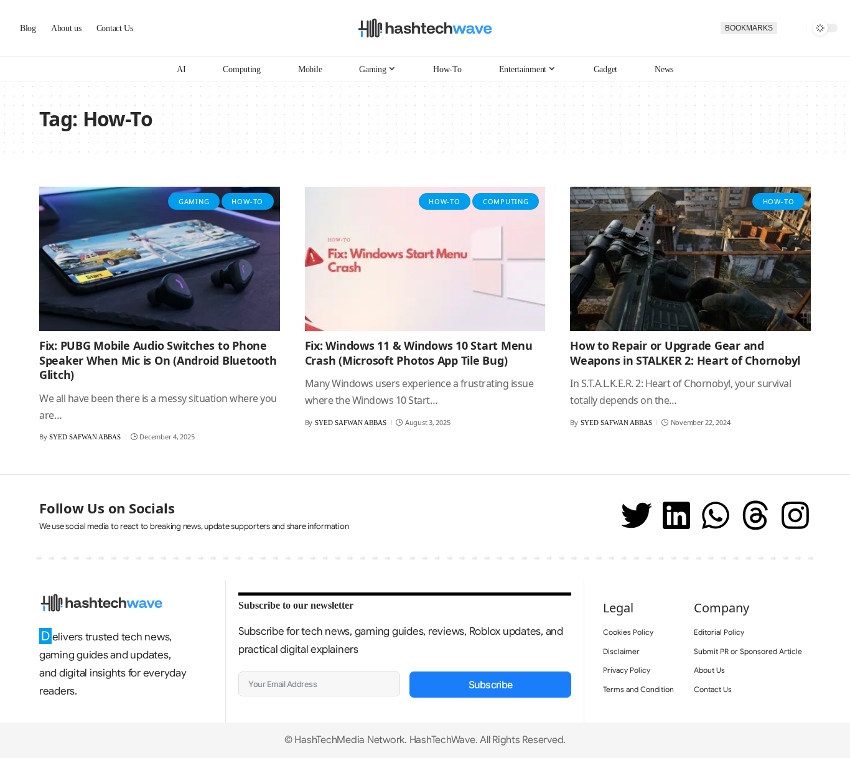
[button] (791, 28)
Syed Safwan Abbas (85, 437)
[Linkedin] (676, 515)
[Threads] (755, 515)
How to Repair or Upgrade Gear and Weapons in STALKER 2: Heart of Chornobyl (685, 352)
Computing (506, 201)
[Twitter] (636, 515)
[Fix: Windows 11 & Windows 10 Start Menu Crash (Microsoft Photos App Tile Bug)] (425, 259)
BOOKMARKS (749, 28)
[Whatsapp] (715, 515)
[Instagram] (795, 515)
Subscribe (491, 684)
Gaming (194, 201)
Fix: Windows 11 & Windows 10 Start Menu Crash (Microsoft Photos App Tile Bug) (419, 352)
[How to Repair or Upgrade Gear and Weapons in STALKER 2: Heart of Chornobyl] (690, 259)
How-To (247, 201)
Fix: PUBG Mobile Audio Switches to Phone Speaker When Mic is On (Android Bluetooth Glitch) (158, 360)
